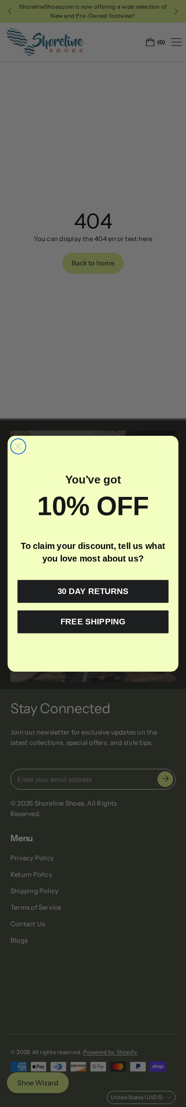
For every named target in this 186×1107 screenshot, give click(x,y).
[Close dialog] (18, 446)
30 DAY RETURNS (93, 591)
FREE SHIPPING (93, 621)
